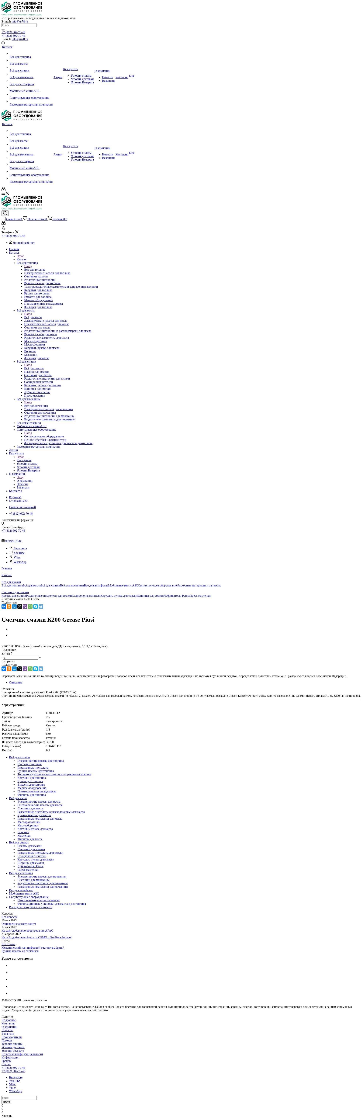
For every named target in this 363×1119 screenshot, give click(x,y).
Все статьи (8, 944)
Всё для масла (33, 317)
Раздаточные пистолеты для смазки (49, 595)
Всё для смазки (34, 368)
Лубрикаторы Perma (177, 595)
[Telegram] (41, 606)
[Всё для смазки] (31, 67)
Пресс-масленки (200, 595)
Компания (8, 1023)
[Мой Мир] (14, 606)
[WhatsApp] (30, 606)
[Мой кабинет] (3, 43)
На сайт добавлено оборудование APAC (27, 930)
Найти (6, 1101)
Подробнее (9, 1020)
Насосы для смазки (14, 595)
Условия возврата (13, 1050)
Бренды (6, 1060)
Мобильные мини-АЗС (123, 585)
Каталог (22, 259)
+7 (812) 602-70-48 (13, 32)
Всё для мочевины (36, 405)
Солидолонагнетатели (86, 595)
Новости (7, 1030)
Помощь (7, 1040)
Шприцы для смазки (150, 595)
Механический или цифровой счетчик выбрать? (33, 947)
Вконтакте (20, 548)
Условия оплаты (12, 1043)
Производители (12, 1037)
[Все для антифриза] (31, 80)
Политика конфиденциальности (22, 1054)
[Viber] (25, 606)
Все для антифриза (96, 585)
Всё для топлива (34, 269)
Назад (20, 256)
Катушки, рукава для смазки (119, 595)
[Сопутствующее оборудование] (31, 94)
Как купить (24, 460)
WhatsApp (20, 562)
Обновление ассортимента (19, 923)
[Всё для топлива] (31, 53)
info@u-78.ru (20, 21)
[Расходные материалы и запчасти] (31, 101)
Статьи (6, 1064)
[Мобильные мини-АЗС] (31, 87)
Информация (10, 1057)
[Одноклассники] (9, 606)
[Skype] (35, 606)
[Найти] (3, 29)
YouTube (19, 552)
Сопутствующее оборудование (44, 436)
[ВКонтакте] (4, 606)
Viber (17, 557)
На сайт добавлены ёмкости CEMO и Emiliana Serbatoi (36, 937)
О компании (25, 480)
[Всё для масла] (31, 60)
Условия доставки (13, 1047)
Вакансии (8, 1033)
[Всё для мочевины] (31, 74)
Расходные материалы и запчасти (199, 585)
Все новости (10, 917)
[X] (19, 606)
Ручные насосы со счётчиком (20, 951)
